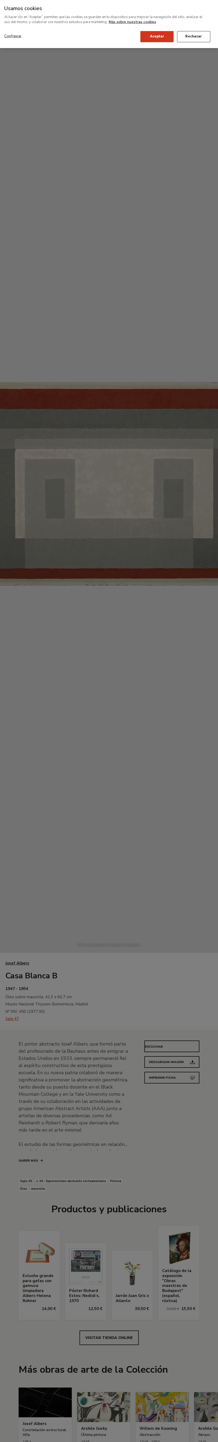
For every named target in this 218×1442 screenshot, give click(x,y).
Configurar (13, 36)
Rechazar (193, 36)
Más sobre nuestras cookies (132, 22)
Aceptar (157, 36)
